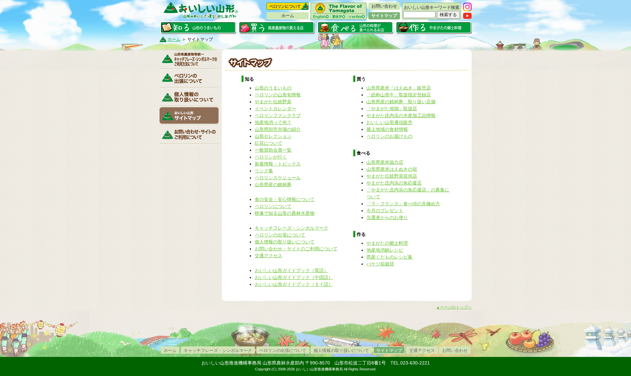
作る (434, 27)
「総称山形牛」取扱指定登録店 (398, 94)
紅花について (268, 143)
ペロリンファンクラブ (278, 115)
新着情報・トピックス (278, 163)
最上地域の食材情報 (387, 129)
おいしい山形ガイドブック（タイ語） (294, 284)
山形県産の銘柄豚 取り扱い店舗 (400, 101)
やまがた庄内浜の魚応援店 (394, 183)
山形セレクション (273, 136)
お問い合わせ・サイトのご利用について (296, 248)
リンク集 (264, 170)
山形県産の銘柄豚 (273, 184)
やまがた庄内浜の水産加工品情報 (400, 115)
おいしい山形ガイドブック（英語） (291, 270)
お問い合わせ (384, 6)
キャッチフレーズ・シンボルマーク (189, 59)
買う (277, 27)
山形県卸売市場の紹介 (278, 129)
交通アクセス (268, 255)
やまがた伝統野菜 (273, 101)
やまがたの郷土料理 (387, 243)
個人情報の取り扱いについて (189, 96)
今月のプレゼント (384, 210)
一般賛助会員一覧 (273, 150)
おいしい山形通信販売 (389, 122)
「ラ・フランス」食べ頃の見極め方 (403, 203)
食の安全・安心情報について (285, 199)
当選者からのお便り (387, 217)
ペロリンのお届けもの (389, 136)
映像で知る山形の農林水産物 (285, 213)
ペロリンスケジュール (278, 177)
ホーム (287, 15)
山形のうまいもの (273, 87)
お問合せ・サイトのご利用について (189, 134)
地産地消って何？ (273, 122)
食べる (355, 27)
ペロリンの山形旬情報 (278, 94)
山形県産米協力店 (384, 162)
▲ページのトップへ (454, 307)
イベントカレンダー (275, 108)
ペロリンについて (288, 6)
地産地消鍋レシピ (384, 250)
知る (198, 27)
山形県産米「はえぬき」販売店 (398, 87)
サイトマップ (384, 15)
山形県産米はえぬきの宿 (391, 169)
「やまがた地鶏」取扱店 (391, 108)
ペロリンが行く (271, 157)
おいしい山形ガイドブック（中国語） (294, 277)
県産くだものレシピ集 (389, 257)
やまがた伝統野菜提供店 (391, 176)
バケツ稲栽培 (380, 263)
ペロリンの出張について (189, 78)
